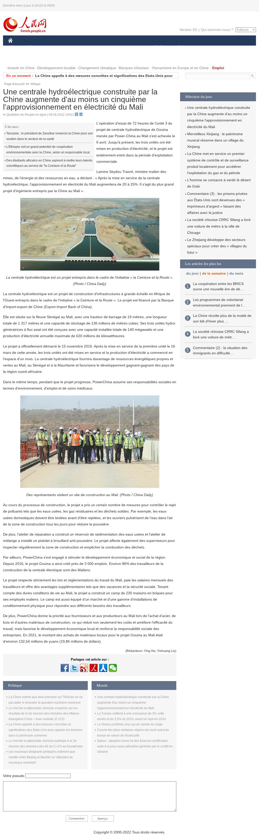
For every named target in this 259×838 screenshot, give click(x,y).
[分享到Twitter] (74, 668)
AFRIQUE (84, 48)
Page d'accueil (14, 84)
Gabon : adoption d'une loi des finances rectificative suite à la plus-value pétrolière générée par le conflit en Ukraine (135, 746)
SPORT (196, 48)
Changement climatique (97, 68)
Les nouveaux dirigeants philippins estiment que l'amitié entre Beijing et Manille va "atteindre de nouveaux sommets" (42, 757)
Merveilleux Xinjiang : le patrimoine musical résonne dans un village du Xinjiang (215, 140)
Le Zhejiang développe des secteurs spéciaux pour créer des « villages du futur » (217, 246)
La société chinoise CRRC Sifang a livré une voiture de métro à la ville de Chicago (219, 226)
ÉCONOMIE (39, 48)
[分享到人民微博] (94, 668)
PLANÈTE (176, 48)
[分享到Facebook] (65, 668)
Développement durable (56, 68)
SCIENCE (107, 48)
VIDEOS (61, 58)
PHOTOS (41, 58)
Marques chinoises (134, 68)
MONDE (62, 48)
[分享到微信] (113, 668)
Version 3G (188, 30)
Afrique (35, 84)
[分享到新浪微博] (84, 668)
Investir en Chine (21, 68)
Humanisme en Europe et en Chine (180, 68)
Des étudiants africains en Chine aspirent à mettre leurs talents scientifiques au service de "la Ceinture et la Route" (49, 163)
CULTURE (130, 48)
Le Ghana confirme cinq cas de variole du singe (130, 724)
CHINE (17, 48)
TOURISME (218, 48)
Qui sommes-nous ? (217, 30)
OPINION (19, 58)
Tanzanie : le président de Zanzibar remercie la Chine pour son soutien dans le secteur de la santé (49, 136)
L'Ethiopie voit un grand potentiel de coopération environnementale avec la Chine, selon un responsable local (48, 149)
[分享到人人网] (103, 668)
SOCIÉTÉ (153, 48)
